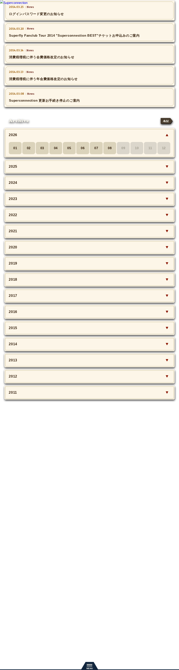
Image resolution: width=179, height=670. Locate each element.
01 (15, 148)
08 (110, 148)
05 (69, 148)
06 (83, 148)
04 (56, 148)
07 (96, 148)
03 (42, 148)
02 (29, 148)
